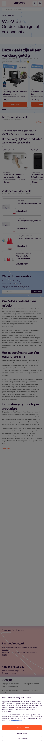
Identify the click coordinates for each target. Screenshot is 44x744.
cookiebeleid (16, 720)
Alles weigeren (22, 738)
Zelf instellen (22, 733)
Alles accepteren (22, 728)
